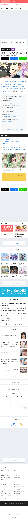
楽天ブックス (7, 179)
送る (23, 58)
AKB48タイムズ (17, 484)
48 (5, 1)
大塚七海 (8, 185)
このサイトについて (14, 509)
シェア (14, 58)
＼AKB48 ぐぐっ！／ (5, 473)
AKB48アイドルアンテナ (19, 473)
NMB (12, 8)
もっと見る (14, 376)
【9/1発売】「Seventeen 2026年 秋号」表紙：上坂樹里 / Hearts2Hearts (13, 315)
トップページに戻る (14, 243)
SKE (7, 8)
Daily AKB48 (3, 484)
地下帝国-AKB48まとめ (5, 493)
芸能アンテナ (17, 470)
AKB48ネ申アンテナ (5, 475)
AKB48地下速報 (17, 493)
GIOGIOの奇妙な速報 (5, 486)
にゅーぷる (16, 479)
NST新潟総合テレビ (8, 139)
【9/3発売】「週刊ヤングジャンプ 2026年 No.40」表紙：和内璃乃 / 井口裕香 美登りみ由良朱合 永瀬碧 (13, 310)
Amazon (7, 175)
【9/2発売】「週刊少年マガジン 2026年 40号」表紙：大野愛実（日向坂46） (13, 320)
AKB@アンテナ (17, 475)
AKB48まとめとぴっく (5, 479)
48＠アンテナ (17, 477)
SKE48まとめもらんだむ (19, 486)
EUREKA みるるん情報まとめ (7, 495)
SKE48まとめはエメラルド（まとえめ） (9, 498)
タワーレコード (20, 179)
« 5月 (7, 413)
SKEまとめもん (4, 489)
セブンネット (20, 175)
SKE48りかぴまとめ (18, 498)
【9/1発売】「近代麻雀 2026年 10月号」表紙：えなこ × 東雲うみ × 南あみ (13, 305)
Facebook (13, 425)
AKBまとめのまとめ (5, 470)
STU (26, 8)
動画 (13, 49)
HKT (16, 8)
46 (14, 1)
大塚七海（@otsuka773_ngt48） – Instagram (14, 149)
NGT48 (3, 185)
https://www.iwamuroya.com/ (8, 121)
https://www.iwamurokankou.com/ (9, 127)
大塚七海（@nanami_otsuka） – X (11, 147)
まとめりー (16, 495)
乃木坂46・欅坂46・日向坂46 (14, 514)
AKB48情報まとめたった (19, 489)
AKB (2, 8)
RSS (21, 425)
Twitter (14, 511)
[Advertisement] (14, 25)
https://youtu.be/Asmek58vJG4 (9, 116)
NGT (21, 8)
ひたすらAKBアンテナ (5, 477)
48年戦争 (2, 491)
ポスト (6, 58)
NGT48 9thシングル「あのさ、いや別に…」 (13, 169)
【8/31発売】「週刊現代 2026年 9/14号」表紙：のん (13, 324)
